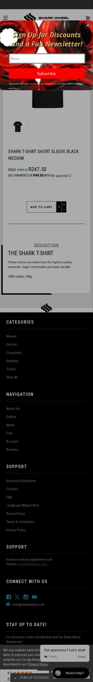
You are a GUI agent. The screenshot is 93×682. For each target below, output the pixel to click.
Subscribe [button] (46, 73)
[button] (88, 25)
